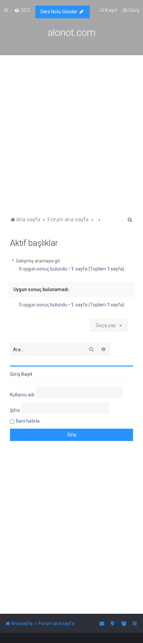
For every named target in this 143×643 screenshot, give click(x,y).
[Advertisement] (71, 139)
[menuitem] (22, 10)
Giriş (15, 374)
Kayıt (26, 374)
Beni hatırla (28, 421)
